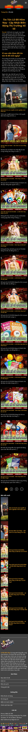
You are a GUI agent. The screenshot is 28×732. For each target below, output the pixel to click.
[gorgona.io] (14, 2)
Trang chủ (4, 12)
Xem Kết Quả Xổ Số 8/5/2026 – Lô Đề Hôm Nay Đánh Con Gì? (17, 566)
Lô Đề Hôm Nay (5, 653)
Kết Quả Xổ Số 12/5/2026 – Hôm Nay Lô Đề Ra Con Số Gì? (18, 550)
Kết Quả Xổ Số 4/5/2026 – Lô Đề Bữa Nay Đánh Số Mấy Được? (17, 623)
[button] (26, 3)
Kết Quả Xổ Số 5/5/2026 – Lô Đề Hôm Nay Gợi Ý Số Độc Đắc (18, 609)
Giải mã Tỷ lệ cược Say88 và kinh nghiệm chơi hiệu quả (17, 508)
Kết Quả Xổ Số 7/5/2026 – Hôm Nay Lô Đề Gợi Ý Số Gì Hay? (17, 580)
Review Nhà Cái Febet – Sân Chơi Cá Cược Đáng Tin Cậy (17, 531)
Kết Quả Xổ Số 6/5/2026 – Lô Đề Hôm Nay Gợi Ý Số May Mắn (17, 594)
